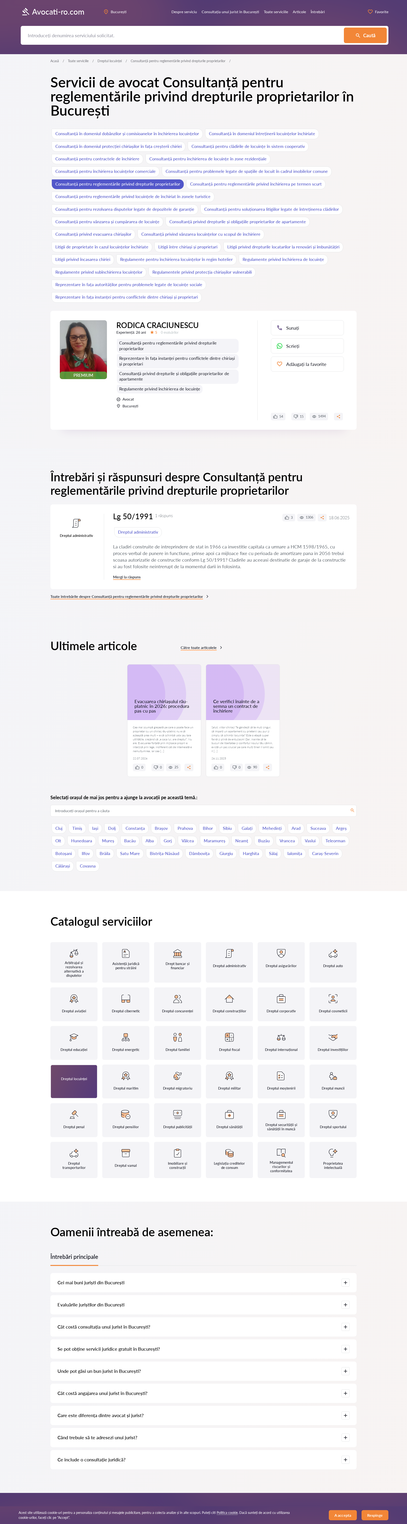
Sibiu (227, 828)
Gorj (168, 840)
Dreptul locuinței (110, 61)
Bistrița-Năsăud (164, 853)
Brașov (161, 828)
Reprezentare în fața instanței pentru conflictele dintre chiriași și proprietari (126, 297)
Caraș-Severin (325, 853)
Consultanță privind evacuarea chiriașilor (93, 234)
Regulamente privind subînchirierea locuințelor (98, 272)
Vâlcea (188, 840)
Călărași (62, 865)
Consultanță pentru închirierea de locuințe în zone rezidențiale (208, 158)
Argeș (341, 828)
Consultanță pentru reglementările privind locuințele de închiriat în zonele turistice (133, 196)
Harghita (251, 853)
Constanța (135, 828)
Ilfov (86, 853)
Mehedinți (272, 828)
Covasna (88, 865)
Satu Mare (130, 853)
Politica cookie (227, 1513)
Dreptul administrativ (138, 532)
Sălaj (273, 853)
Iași (95, 828)
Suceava (318, 828)
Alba (150, 840)
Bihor (208, 828)
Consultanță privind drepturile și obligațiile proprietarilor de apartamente (237, 221)
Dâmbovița (199, 853)
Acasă (54, 61)
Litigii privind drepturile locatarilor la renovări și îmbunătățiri (283, 246)
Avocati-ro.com (58, 11)
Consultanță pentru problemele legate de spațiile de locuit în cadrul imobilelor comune (247, 171)
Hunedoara (81, 840)
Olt (58, 840)
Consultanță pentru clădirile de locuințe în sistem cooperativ (248, 146)
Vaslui (310, 840)
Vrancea (287, 840)
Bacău (130, 840)
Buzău (264, 840)
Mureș (108, 840)
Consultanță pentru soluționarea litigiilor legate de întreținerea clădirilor (271, 209)
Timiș (77, 828)
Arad (296, 828)
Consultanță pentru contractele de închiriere (97, 158)
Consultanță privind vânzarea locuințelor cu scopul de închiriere (200, 234)
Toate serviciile (78, 61)
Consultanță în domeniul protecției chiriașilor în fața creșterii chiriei (118, 146)
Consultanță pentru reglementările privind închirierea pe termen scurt (256, 183)
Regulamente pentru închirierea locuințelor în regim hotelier (176, 259)
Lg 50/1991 (133, 516)
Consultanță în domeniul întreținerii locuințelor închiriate (262, 133)
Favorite (381, 11)
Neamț (241, 840)
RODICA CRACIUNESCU (157, 325)
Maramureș (214, 840)
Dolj (112, 828)
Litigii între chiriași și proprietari (187, 246)
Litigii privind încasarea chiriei (82, 259)
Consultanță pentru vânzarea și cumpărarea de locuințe (107, 221)
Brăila (105, 853)
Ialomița (294, 853)
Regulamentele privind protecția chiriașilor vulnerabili (202, 272)
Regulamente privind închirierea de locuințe (283, 259)
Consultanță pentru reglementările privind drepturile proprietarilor (117, 183)
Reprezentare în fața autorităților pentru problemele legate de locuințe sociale (128, 284)
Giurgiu (226, 853)
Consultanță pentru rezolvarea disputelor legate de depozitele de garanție (124, 209)
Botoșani (63, 853)
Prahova (185, 828)
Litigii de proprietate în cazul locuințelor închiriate (101, 246)
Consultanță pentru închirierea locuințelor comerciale (105, 171)
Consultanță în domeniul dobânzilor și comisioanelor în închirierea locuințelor (127, 133)
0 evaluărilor (170, 332)
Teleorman (335, 840)
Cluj (58, 828)
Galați (247, 828)
